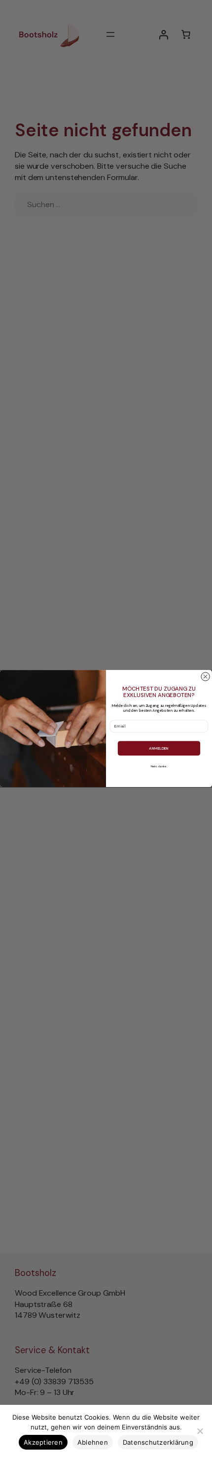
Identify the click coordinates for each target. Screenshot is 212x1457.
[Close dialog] (205, 676)
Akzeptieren (43, 1442)
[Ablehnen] (200, 1431)
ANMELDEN (159, 748)
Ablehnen (92, 1442)
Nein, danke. (159, 767)
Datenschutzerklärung (158, 1442)
